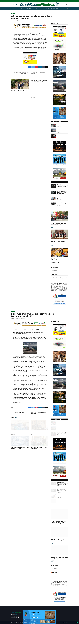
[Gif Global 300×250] (59, 31)
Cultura (47, 8)
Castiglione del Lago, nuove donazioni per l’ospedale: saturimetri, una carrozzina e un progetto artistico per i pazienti (39, 431)
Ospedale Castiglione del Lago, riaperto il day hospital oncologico (39, 448)
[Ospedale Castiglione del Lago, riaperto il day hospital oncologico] (39, 441)
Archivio (13, 13)
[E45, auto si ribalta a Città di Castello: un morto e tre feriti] (53, 125)
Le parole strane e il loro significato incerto (61, 198)
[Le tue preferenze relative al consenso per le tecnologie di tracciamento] (77, 622)
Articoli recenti (54, 121)
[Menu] (11, 8)
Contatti (67, 622)
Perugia (52, 245)
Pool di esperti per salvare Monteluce (18, 94)
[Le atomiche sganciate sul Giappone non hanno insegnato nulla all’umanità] (53, 203)
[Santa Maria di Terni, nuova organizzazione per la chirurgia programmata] (20, 441)
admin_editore (13, 20)
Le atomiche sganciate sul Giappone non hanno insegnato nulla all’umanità (62, 203)
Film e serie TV (55, 274)
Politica (36, 8)
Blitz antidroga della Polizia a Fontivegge (21, 412)
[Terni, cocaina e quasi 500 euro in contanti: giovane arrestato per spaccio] (53, 136)
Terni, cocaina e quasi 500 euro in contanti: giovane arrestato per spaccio (62, 135)
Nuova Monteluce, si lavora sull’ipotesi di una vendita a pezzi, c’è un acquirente (39, 81)
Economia (42, 8)
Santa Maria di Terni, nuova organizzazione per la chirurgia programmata (20, 448)
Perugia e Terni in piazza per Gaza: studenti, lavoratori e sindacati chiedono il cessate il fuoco (58, 224)
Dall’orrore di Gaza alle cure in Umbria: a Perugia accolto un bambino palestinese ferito (59, 261)
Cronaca (31, 8)
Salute (57, 8)
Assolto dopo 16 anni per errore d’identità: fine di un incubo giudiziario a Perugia (62, 192)
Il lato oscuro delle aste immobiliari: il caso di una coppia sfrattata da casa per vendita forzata (62, 186)
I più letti (60, 121)
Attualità (26, 8)
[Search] (67, 8)
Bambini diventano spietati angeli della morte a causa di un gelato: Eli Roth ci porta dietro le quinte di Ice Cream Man (59, 284)
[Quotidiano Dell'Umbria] (39, 4)
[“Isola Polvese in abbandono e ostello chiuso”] (20, 84)
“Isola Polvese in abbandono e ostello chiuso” (19, 90)
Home (21, 8)
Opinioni (53, 8)
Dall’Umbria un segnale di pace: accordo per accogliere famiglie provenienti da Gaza (58, 243)
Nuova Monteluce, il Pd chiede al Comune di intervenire (39, 95)
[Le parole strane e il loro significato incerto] (53, 198)
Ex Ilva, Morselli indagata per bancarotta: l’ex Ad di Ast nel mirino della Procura (61, 130)
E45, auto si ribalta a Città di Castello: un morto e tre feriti (61, 125)
